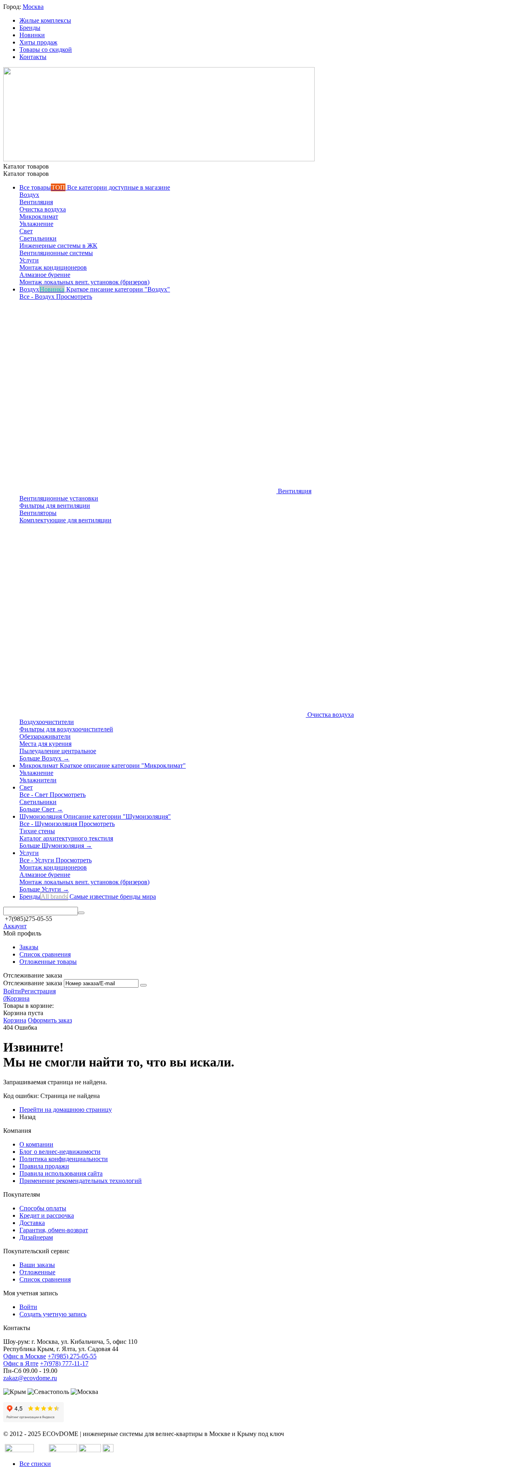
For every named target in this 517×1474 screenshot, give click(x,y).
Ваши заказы (37, 1264)
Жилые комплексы (45, 20)
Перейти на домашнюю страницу (65, 1109)
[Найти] (81, 913)
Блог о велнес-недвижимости (60, 1151)
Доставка (32, 1222)
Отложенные (37, 1272)
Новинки (32, 35)
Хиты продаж (38, 42)
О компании (36, 1144)
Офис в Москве (24, 1356)
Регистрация (38, 991)
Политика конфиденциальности (63, 1158)
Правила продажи (44, 1166)
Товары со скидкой (45, 49)
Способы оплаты (42, 1208)
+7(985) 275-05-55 (72, 1356)
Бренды (29, 27)
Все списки (35, 1463)
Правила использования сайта (61, 1173)
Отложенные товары (48, 961)
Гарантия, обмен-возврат (53, 1230)
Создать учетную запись (52, 1314)
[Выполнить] (143, 985)
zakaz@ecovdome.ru (30, 1378)
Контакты (32, 56)
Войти (12, 991)
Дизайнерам (36, 1237)
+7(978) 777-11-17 (64, 1363)
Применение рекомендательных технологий (80, 1180)
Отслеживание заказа (32, 983)
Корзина (14, 1020)
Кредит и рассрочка (46, 1215)
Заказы (28, 947)
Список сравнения (45, 954)
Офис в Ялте (20, 1363)
